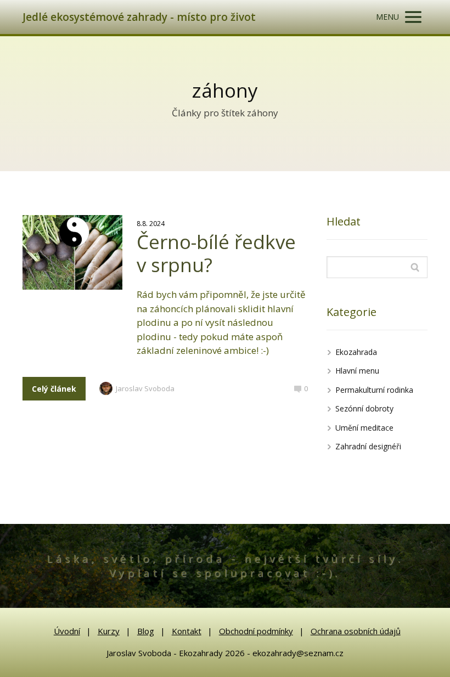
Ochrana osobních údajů (356, 630)
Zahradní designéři (368, 446)
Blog (145, 630)
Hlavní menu (357, 370)
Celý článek (54, 388)
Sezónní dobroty (364, 408)
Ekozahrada (356, 352)
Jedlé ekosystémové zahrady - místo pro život (139, 17)
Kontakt (186, 630)
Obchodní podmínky (256, 630)
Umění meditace (364, 427)
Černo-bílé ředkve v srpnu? (216, 253)
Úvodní (67, 630)
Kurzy (109, 630)
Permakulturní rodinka (374, 390)
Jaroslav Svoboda (145, 388)
